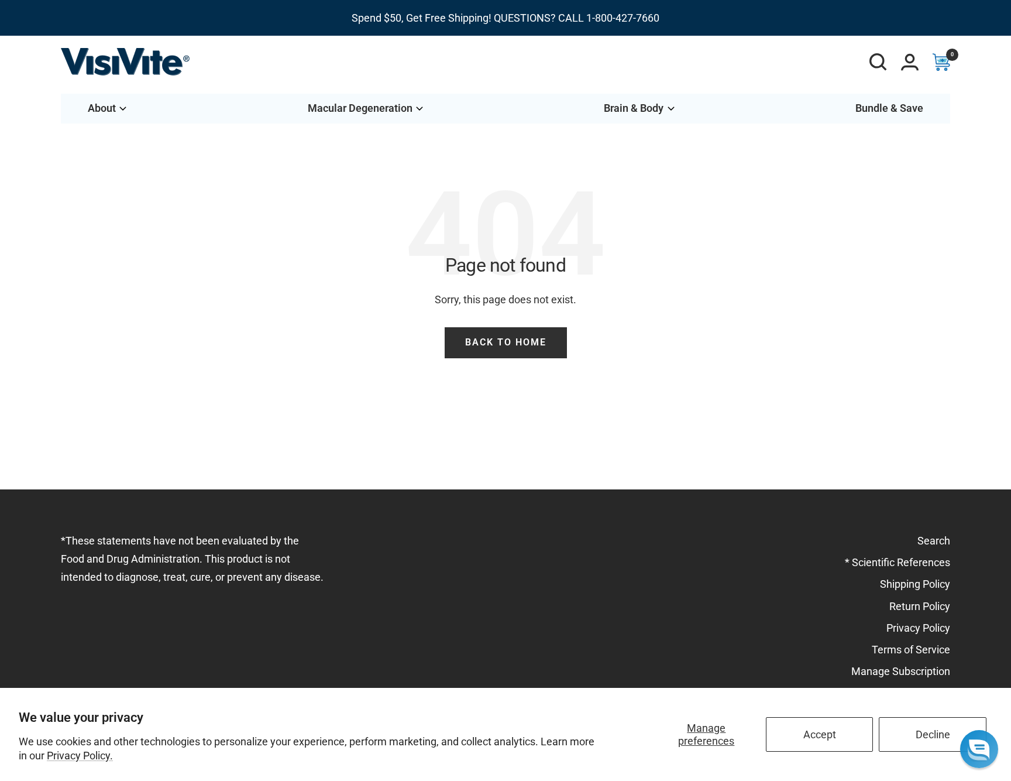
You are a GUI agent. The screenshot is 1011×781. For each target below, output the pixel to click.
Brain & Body (633, 108)
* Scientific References (897, 562)
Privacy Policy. (80, 755)
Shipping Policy (915, 584)
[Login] (910, 62)
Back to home (505, 342)
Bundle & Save (889, 108)
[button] (979, 749)
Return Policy (919, 606)
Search (933, 541)
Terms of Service (911, 649)
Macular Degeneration (360, 108)
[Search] (878, 62)
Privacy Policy (918, 628)
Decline (933, 734)
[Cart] (941, 62)
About (102, 108)
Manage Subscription (900, 671)
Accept (819, 734)
